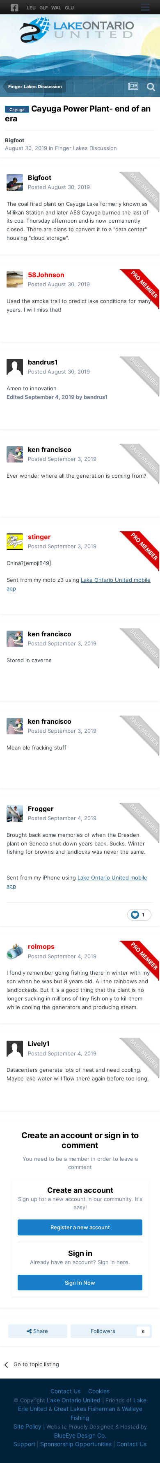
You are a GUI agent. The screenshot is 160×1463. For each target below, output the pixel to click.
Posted (59, 187)
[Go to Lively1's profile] (15, 1049)
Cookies (99, 1391)
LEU (31, 8)
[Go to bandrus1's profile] (15, 367)
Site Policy (27, 1426)
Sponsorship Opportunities (76, 1443)
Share (40, 1331)
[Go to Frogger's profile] (15, 813)
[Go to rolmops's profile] (15, 951)
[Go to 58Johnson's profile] (15, 279)
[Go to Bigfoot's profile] (15, 182)
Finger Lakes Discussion (86, 148)
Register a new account (80, 1227)
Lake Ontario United (74, 1400)
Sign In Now (80, 1282)
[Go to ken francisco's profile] (15, 454)
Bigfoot (14, 140)
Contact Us (65, 1391)
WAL (56, 8)
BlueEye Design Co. (80, 1435)
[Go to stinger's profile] (15, 541)
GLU (69, 8)
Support (24, 1443)
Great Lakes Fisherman (84, 1408)
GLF (43, 8)
